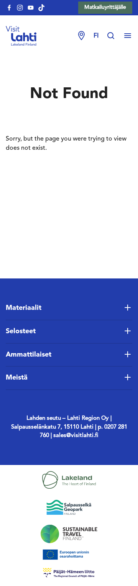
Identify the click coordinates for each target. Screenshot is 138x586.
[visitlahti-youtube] (30, 7)
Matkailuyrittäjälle (105, 7)
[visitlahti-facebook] (9, 7)
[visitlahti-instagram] (19, 7)
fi (96, 36)
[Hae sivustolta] (114, 36)
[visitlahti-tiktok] (41, 7)
